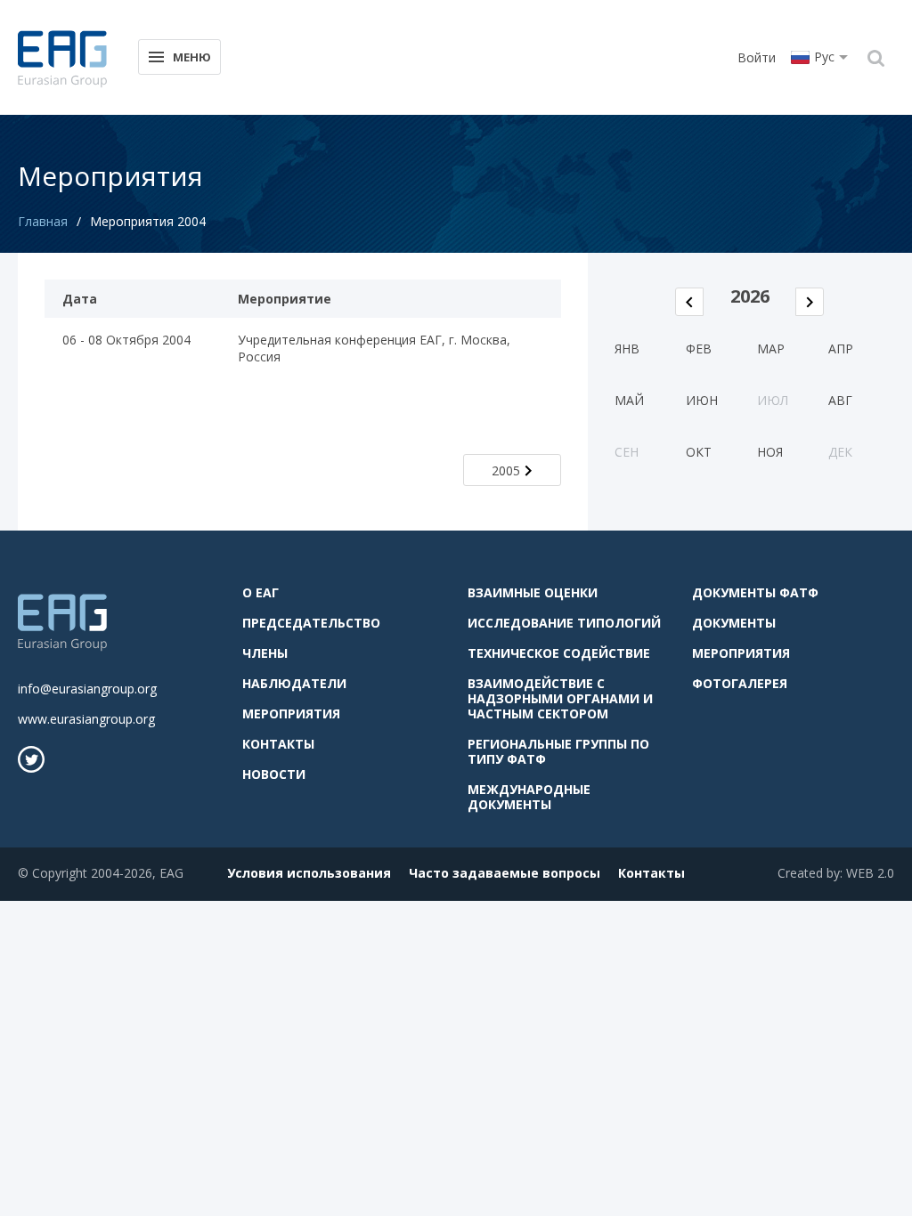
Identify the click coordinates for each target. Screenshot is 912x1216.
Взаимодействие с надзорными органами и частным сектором (560, 698)
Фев (699, 348)
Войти (756, 57)
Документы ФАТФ (755, 592)
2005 (506, 470)
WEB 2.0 (870, 872)
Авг (840, 400)
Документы (734, 622)
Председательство (311, 622)
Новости (273, 774)
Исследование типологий (564, 622)
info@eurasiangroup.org (87, 688)
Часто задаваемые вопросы (504, 872)
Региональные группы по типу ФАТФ (558, 751)
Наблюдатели (294, 683)
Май (629, 400)
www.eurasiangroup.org (86, 718)
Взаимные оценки (533, 592)
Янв (627, 348)
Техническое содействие (559, 652)
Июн (702, 400)
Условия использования (309, 872)
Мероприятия (291, 713)
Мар (771, 348)
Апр (840, 348)
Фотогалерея (739, 683)
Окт (699, 451)
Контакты (278, 743)
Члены (265, 652)
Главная (43, 221)
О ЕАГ (260, 592)
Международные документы (529, 797)
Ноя (770, 451)
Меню (192, 57)
